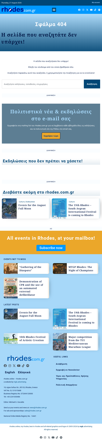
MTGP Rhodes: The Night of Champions (81, 268)
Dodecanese (30, 202)
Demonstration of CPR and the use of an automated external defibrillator (31, 288)
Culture (22, 202)
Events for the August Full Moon (30, 314)
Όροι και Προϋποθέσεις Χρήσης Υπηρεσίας (72, 377)
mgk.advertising (20, 382)
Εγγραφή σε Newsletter (68, 370)
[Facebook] (79, 10)
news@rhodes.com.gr (38, 408)
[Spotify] (99, 10)
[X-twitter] (87, 10)
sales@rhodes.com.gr (33, 411)
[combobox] (42, 84)
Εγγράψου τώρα (51, 136)
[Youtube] (91, 10)
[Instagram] (83, 10)
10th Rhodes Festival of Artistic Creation (32, 338)
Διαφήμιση (61, 364)
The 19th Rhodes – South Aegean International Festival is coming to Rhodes (82, 210)
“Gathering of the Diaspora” (30, 268)
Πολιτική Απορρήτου (66, 385)
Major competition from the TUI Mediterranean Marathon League (80, 342)
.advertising (86, 426)
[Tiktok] (95, 10)
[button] (54, 10)
